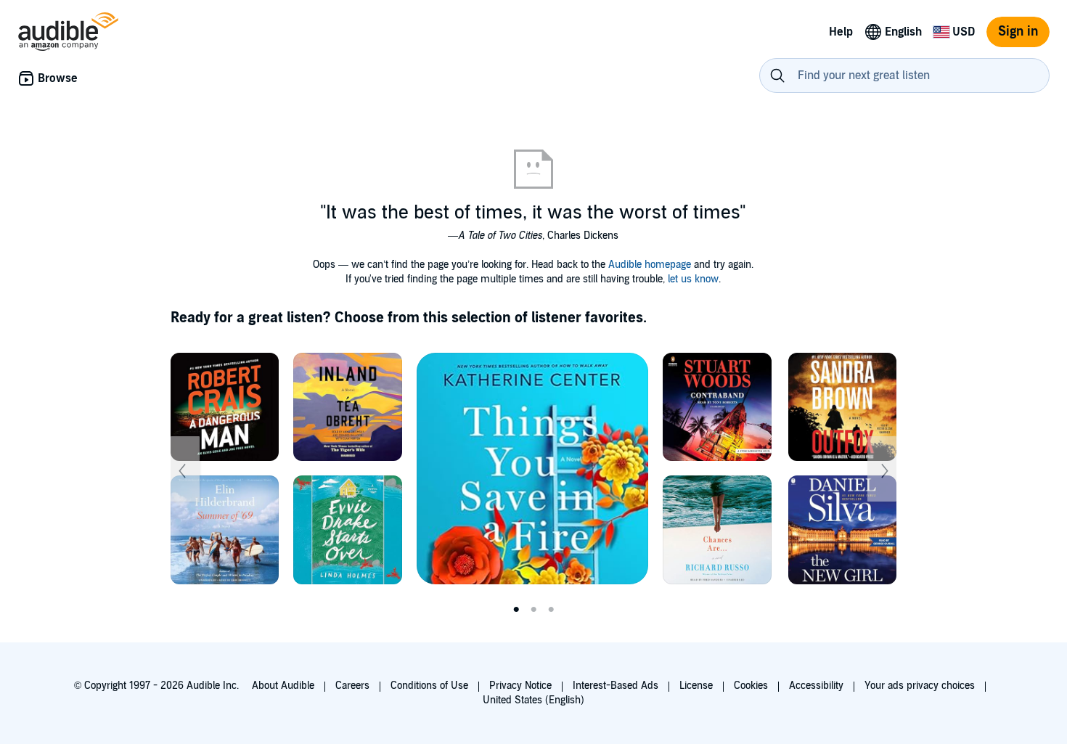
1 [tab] (516, 609)
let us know (693, 279)
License (696, 685)
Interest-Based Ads (615, 685)
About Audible (283, 685)
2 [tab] (533, 609)
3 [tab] (551, 609)
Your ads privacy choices (919, 685)
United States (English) (533, 700)
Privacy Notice (520, 685)
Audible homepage (649, 264)
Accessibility (816, 685)
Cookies (751, 685)
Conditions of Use (429, 685)
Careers (352, 685)
